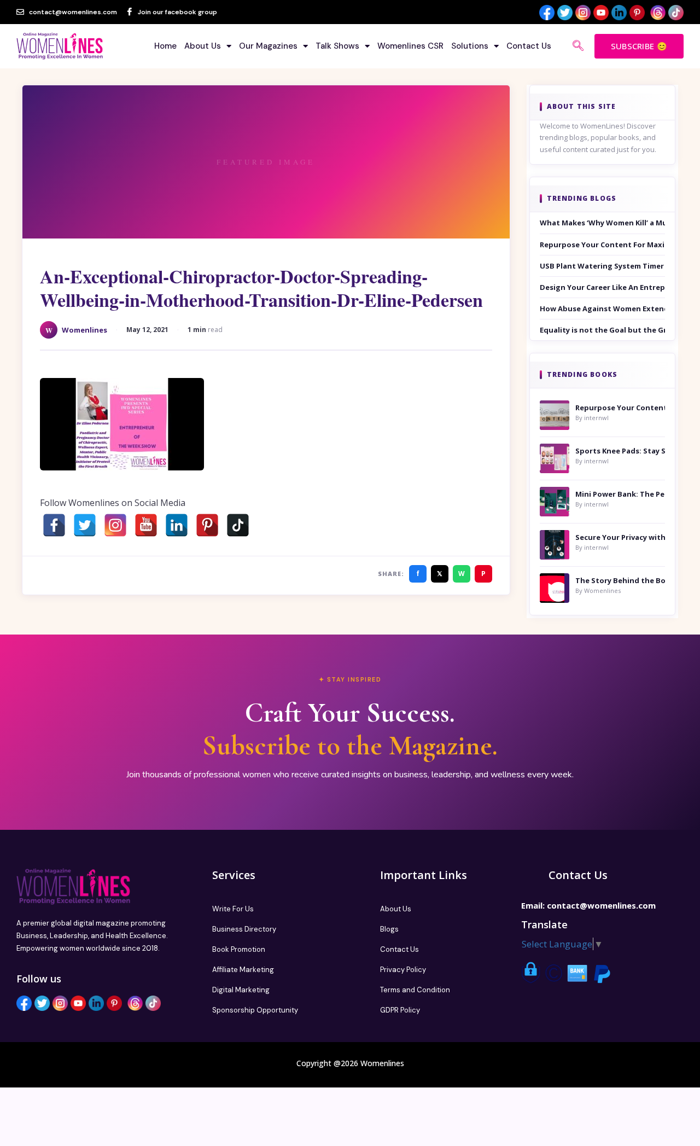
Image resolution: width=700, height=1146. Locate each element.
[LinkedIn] (176, 525)
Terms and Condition (415, 989)
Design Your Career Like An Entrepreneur (603, 287)
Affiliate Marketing (243, 969)
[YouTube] (146, 525)
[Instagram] (115, 525)
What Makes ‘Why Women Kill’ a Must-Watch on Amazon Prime (603, 223)
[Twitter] (84, 525)
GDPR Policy (400, 1010)
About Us (202, 45)
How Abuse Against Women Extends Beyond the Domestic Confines (603, 308)
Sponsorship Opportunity (255, 1010)
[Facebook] (54, 525)
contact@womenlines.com (601, 905)
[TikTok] (237, 525)
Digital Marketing (241, 989)
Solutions (469, 45)
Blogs (389, 929)
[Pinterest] (207, 525)
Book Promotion (238, 949)
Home (165, 45)
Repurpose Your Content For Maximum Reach (603, 244)
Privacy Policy (403, 969)
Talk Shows (337, 45)
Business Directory (244, 929)
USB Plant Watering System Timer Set (603, 266)
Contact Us (528, 45)
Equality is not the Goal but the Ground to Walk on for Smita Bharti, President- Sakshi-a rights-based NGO (603, 330)
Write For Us (233, 909)
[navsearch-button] (578, 46)
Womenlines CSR (410, 45)
